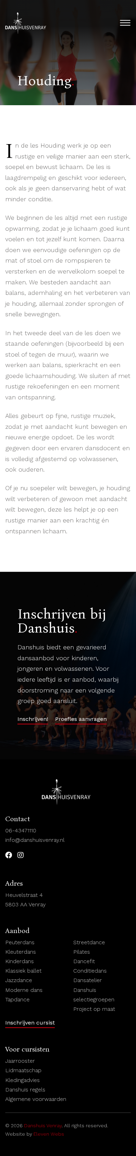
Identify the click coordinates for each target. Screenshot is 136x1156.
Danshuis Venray (43, 1125)
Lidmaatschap (23, 1070)
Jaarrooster (20, 1060)
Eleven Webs (48, 1134)
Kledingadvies (22, 1080)
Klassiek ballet (23, 970)
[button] (32, 720)
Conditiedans (90, 970)
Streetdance (89, 942)
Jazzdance (18, 980)
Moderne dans (24, 990)
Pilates (81, 951)
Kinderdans (19, 961)
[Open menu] (125, 23)
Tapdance (17, 999)
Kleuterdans (20, 951)
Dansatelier (87, 980)
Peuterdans (20, 942)
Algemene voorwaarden (37, 1099)
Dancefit (85, 961)
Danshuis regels (25, 1089)
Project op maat (96, 1009)
